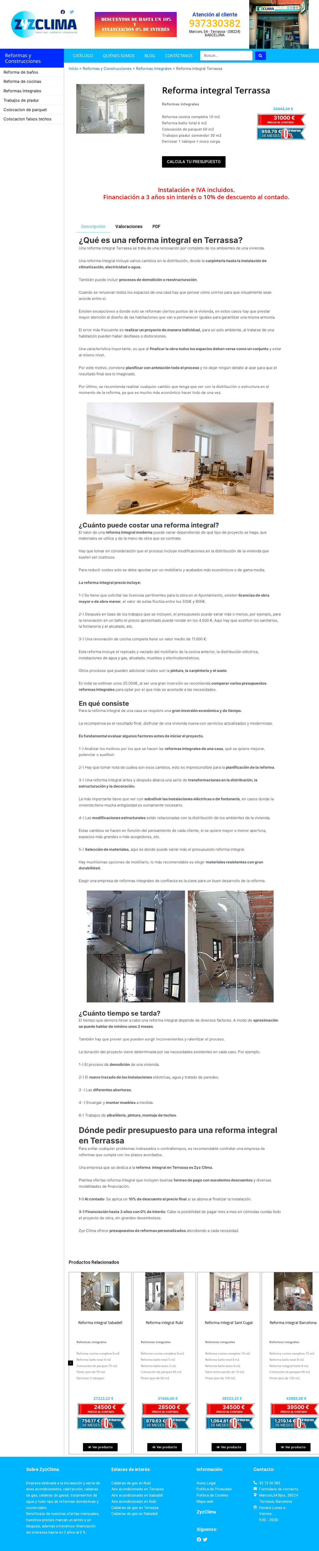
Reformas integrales (22, 90)
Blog (150, 55)
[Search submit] (260, 55)
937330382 (214, 23)
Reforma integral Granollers (293, 1322)
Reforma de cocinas (22, 81)
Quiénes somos (119, 55)
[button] (70, 1363)
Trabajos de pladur (21, 100)
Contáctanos (179, 55)
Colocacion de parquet (25, 109)
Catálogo (83, 55)
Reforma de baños (20, 72)
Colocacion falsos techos (27, 118)
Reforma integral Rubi (100, 1322)
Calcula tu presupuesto (194, 161)
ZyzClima (206, 1511)
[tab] (93, 227)
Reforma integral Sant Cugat (164, 1322)
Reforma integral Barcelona (228, 1322)
